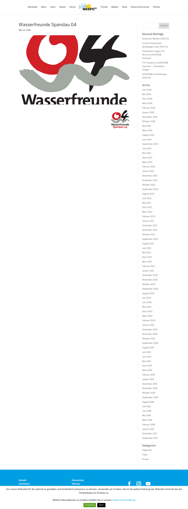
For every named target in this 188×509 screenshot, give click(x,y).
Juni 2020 (147, 302)
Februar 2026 (148, 108)
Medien (114, 7)
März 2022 (147, 212)
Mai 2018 (146, 416)
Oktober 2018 (148, 393)
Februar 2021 (148, 266)
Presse (145, 459)
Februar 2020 (148, 321)
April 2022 (147, 207)
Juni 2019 (146, 357)
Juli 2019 (146, 352)
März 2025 (147, 131)
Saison (62, 7)
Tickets (104, 7)
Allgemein (147, 450)
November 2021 (149, 230)
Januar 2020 (148, 325)
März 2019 (147, 370)
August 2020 (148, 294)
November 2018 (149, 388)
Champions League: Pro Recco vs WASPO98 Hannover (153, 54)
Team (53, 7)
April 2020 (147, 312)
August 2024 (148, 135)
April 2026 (147, 99)
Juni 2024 (147, 140)
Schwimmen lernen (140, 7)
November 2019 (149, 334)
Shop (124, 7)
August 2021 (148, 244)
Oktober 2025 (148, 122)
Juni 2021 (146, 248)
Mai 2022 (146, 203)
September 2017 (150, 438)
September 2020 (150, 289)
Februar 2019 (148, 375)
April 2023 (147, 158)
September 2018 (150, 398)
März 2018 (147, 420)
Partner (156, 7)
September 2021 (150, 239)
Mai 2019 (146, 361)
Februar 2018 (148, 425)
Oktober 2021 (148, 235)
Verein (72, 7)
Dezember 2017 (149, 434)
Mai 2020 (146, 307)
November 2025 (149, 117)
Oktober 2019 (148, 339)
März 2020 (147, 316)
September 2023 (150, 144)
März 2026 (147, 103)
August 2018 (148, 402)
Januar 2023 (148, 171)
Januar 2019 (148, 379)
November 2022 (149, 180)
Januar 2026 (148, 113)
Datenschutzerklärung (123, 500)
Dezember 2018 (149, 384)
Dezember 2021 (149, 226)
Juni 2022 (146, 198)
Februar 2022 (148, 217)
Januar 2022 (148, 221)
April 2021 (147, 257)
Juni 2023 (146, 149)
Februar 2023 (148, 167)
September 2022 (150, 189)
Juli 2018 (146, 407)
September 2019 (150, 343)
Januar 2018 (148, 429)
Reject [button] (101, 505)
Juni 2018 (146, 411)
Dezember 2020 (150, 275)
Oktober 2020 (148, 284)
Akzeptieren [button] (89, 505)
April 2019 (147, 366)
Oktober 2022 (148, 185)
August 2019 (148, 348)
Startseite (32, 7)
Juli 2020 (146, 298)
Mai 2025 (146, 126)
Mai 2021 (146, 253)
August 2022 (148, 194)
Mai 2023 (146, 153)
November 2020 (150, 280)
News (43, 7)
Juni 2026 (147, 90)
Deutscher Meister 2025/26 (155, 39)
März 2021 (147, 262)
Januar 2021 (148, 271)
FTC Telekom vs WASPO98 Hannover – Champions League (155, 66)
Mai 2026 (146, 94)
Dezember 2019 (149, 330)
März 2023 (147, 162)
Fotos (144, 455)
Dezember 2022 (149, 176)
